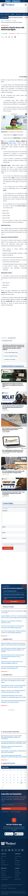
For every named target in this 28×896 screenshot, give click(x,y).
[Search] (26, 14)
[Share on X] (6, 37)
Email (4, 532)
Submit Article (18, 873)
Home (2, 14)
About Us (17, 870)
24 (3, 782)
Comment (5, 510)
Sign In (23, 1)
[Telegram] (22, 850)
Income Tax (6, 14)
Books (8, 1)
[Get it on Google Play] (9, 833)
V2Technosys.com (5, 886)
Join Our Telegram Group (11, 356)
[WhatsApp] (19, 850)
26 (10, 782)
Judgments (3, 875)
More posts (4, 636)
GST (2, 858)
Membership (18, 879)
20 (14, 780)
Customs (3, 860)
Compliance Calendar (6, 877)
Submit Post (17, 1)
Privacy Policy (4, 888)
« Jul (2, 787)
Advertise (17, 875)
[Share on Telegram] (15, 37)
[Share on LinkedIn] (9, 37)
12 (10, 777)
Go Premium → (14, 601)
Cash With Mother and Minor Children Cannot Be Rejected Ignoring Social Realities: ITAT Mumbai (13, 650)
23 (25, 780)
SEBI (16, 858)
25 (6, 782)
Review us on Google (10, 359)
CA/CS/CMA (17, 864)
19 (10, 780)
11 (6, 777)
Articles (14, 20)
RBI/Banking (17, 860)
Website (4, 538)
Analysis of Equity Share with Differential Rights (12, 28)
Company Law (8, 20)
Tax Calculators (4, 879)
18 (6, 780)
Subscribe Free (6, 808)
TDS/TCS (3, 862)
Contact (16, 877)
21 (17, 780)
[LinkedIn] (12, 850)
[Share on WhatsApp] (12, 37)
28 (17, 782)
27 (14, 782)
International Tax (4, 864)
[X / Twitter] (5, 850)
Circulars (3, 873)
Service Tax (18, 14)
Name (4, 527)
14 (17, 777)
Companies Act (12, 338)
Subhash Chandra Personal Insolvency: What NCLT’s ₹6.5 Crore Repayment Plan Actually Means (13, 680)
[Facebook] (2, 850)
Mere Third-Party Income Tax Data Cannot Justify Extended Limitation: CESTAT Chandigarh (12, 656)
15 (21, 777)
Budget (12, 14)
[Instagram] (15, 850)
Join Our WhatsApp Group (11, 352)
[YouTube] (9, 850)
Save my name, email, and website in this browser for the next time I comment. (15, 544)
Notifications (4, 870)
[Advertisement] (14, 60)
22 (21, 780)
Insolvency (17, 862)
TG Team (5, 33)
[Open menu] (25, 5)
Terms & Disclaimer (12, 888)
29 (21, 782)
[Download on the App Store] (19, 833)
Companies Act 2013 (7, 340)
